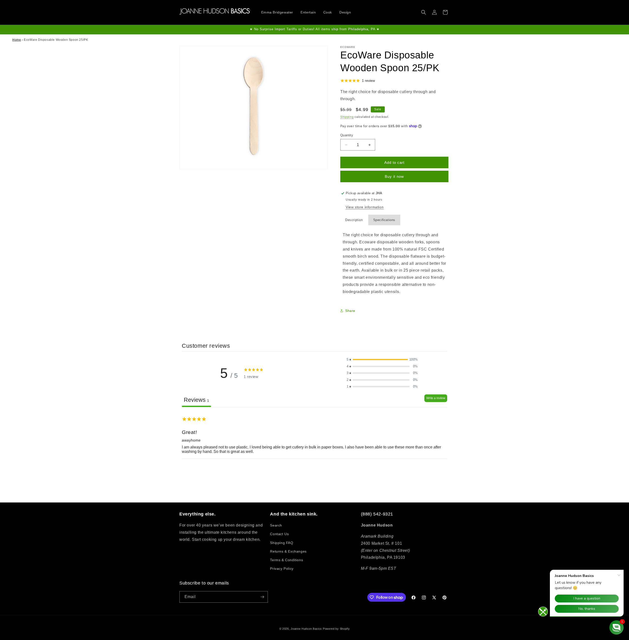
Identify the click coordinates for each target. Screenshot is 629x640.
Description (354, 220)
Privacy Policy (281, 568)
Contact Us (279, 534)
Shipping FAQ (281, 543)
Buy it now (394, 176)
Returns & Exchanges (288, 551)
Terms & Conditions (286, 560)
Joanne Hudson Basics (306, 628)
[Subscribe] (262, 597)
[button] (423, 12)
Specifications (384, 220)
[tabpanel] (314, 438)
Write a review (435, 398)
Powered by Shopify (336, 628)
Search (276, 525)
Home (16, 40)
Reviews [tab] (196, 400)
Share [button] (350, 311)
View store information (365, 207)
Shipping (347, 117)
